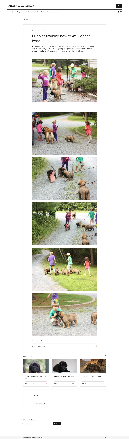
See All (104, 356)
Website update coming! (91, 376)
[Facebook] (118, 12)
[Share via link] (46, 341)
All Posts (25, 19)
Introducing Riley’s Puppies (64, 376)
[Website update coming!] (93, 366)
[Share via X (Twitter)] (37, 341)
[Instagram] (121, 12)
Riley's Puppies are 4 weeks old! (35, 377)
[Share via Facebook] (33, 341)
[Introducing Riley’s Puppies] (64, 366)
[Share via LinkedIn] (41, 341)
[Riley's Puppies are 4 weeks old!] (36, 366)
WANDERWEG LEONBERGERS (20, 6)
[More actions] (96, 31)
